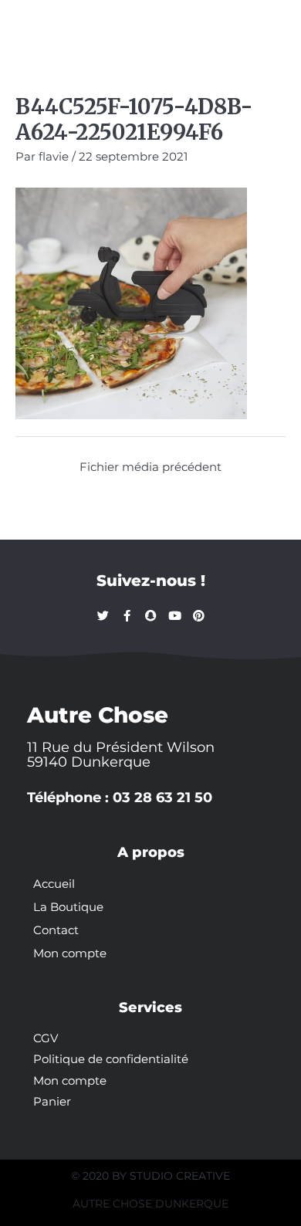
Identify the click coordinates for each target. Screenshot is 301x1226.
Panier (52, 1102)
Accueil (54, 884)
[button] (32, 25)
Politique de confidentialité (110, 1059)
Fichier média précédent (150, 467)
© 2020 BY (100, 1176)
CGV (45, 1038)
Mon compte (70, 953)
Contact (56, 930)
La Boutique (68, 907)
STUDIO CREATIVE (180, 1176)
